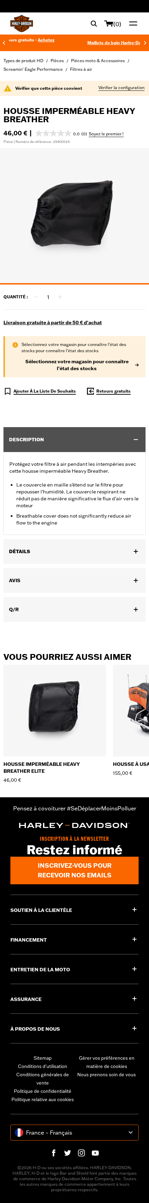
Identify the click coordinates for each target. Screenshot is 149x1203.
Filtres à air (81, 69)
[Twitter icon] (67, 1153)
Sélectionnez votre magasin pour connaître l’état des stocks (77, 365)
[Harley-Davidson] (74, 825)
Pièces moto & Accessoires (98, 60)
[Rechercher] (93, 23)
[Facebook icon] (54, 1153)
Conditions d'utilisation (42, 1066)
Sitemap (43, 1058)
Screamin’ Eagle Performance (33, 69)
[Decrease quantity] (36, 296)
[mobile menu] (132, 23)
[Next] (145, 42)
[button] (61, 133)
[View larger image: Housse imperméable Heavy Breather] (74, 215)
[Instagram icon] (81, 1153)
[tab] (74, 284)
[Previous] (3, 42)
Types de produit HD (23, 60)
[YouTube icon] (95, 1153)
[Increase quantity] (59, 296)
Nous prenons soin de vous (106, 1074)
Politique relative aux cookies (42, 1099)
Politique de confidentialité (42, 1091)
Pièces (57, 60)
